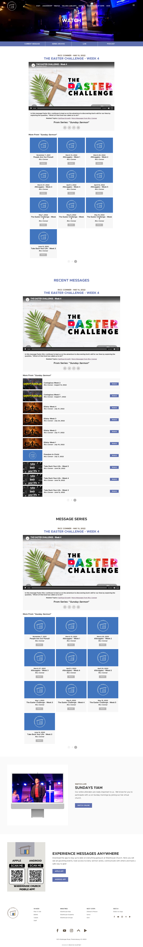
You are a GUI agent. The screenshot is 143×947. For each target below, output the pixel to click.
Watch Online (83, 805)
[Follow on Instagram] (122, 916)
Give (108, 6)
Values (36, 917)
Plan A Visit (37, 911)
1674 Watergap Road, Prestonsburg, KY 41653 (71, 939)
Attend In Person (92, 911)
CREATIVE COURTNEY (74, 945)
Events (82, 6)
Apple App (59, 871)
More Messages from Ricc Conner (84, 118)
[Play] (31, 108)
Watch (57, 6)
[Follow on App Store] (126, 916)
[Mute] (109, 108)
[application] (71, 86)
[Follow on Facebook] (114, 916)
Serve (88, 914)
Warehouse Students (67, 914)
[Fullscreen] (112, 108)
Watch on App (118, 911)
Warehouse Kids (65, 911)
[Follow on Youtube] (118, 916)
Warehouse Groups (66, 917)
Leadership (47, 6)
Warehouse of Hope (95, 6)
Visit (38, 6)
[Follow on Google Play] (129, 916)
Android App (60, 879)
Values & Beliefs (69, 6)
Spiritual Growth (64, 118)
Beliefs (36, 914)
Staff (35, 920)
